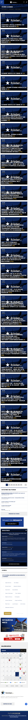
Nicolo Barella (15, 589)
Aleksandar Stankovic (9, 607)
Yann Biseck (16, 582)
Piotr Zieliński (18, 593)
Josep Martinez (8, 582)
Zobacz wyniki (20, 613)
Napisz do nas (7, 703)
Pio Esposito (17, 596)
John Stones (22, 603)
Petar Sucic (7, 603)
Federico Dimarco (8, 596)
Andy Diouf (7, 589)
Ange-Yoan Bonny (18, 600)
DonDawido (4, 542)
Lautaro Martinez (8, 600)
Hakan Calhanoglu (9, 593)
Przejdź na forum (14, 513)
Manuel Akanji (8, 586)
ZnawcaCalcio (5, 536)
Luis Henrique (15, 603)
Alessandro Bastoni (17, 586)
